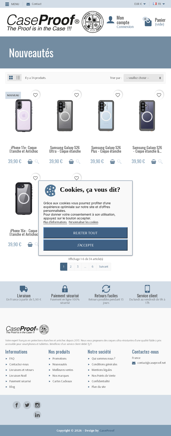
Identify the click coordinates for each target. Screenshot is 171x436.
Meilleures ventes (63, 370)
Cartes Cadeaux (62, 381)
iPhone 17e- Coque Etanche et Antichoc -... (24, 151)
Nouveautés (60, 364)
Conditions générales (104, 364)
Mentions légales (102, 370)
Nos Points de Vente (103, 376)
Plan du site (99, 387)
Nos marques (61, 376)
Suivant (103, 266)
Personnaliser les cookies (83, 222)
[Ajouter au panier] (30, 161)
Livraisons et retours (21, 370)
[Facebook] (16, 405)
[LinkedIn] (37, 415)
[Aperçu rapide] (37, 161)
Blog (12, 387)
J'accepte (85, 244)
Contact (36, 4)
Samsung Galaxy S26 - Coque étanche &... (147, 149)
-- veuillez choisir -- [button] (137, 78)
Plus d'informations (55, 222)
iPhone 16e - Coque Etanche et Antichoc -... (24, 234)
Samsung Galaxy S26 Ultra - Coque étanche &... (65, 151)
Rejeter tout (85, 232)
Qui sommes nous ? (103, 358)
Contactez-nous (18, 364)
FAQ (11, 358)
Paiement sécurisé (20, 381)
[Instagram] (37, 405)
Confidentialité (101, 381)
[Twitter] (27, 405)
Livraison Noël (17, 376)
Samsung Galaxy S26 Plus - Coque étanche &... (106, 151)
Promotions (59, 358)
